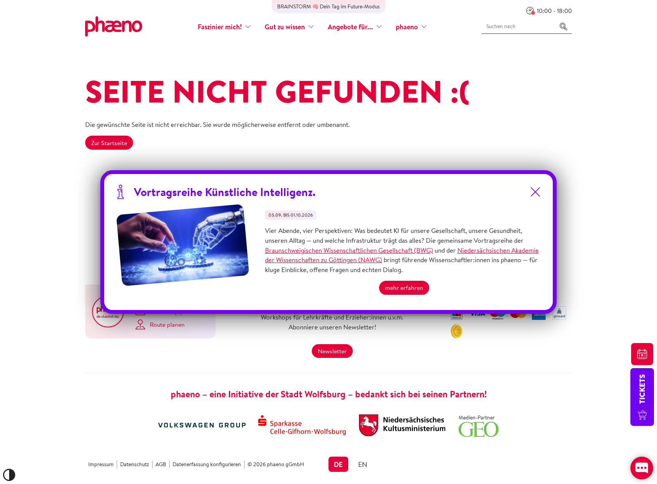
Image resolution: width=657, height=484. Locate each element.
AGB (161, 464)
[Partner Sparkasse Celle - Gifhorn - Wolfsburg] (302, 424)
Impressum (101, 464)
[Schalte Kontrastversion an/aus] (9, 475)
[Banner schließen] (535, 191)
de (338, 464)
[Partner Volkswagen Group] (202, 424)
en (362, 464)
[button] (224, 27)
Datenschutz (134, 464)
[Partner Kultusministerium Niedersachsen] (402, 424)
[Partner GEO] (479, 428)
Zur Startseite (109, 142)
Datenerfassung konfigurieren (207, 464)
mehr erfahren (404, 287)
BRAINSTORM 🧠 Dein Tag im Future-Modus (328, 6)
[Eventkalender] (642, 354)
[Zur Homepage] (113, 25)
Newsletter (332, 351)
